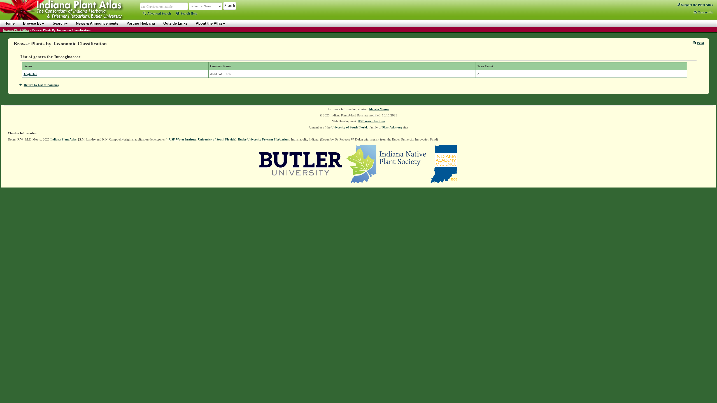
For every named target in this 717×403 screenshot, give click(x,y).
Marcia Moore (379, 109)
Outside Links (175, 23)
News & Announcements (97, 23)
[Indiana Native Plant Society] (386, 163)
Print (700, 42)
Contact (705, 12)
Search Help (189, 13)
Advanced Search (159, 13)
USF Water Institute (371, 121)
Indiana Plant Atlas (16, 30)
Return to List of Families (41, 84)
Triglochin (30, 74)
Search (59, 23)
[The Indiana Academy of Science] (443, 163)
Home (9, 23)
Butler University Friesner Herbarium (263, 139)
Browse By (32, 23)
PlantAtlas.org (392, 127)
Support (696, 4)
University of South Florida (350, 127)
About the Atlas (209, 23)
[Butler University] (301, 163)
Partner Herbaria (141, 23)
